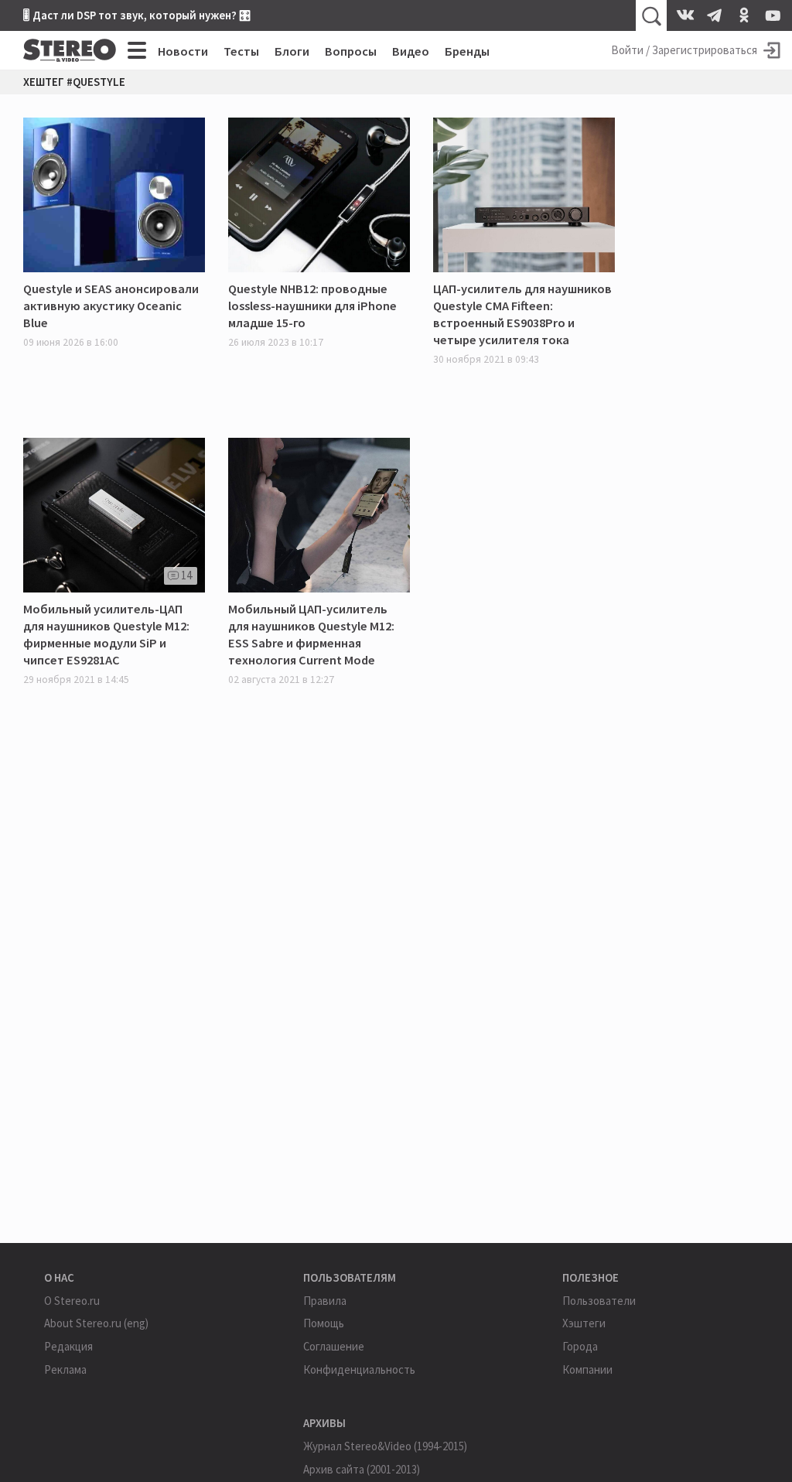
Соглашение (333, 1346)
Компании (587, 1369)
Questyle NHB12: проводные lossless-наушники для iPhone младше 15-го (312, 305)
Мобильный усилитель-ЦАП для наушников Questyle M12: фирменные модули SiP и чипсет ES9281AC (106, 634)
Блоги (292, 51)
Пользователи (599, 1300)
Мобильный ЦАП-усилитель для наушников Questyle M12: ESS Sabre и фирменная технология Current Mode (311, 634)
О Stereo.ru (72, 1300)
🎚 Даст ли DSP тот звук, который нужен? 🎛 (137, 15)
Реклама (65, 1369)
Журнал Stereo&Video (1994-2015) (385, 1446)
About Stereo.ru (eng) (96, 1323)
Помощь (323, 1323)
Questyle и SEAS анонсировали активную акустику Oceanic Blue (111, 305)
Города (580, 1346)
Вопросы (351, 51)
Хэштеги (584, 1323)
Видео (410, 51)
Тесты (241, 51)
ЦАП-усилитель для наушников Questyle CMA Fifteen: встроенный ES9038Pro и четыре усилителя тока (522, 314)
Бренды (467, 51)
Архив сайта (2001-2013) (361, 1469)
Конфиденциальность (359, 1369)
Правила (324, 1300)
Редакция (68, 1346)
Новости (183, 51)
